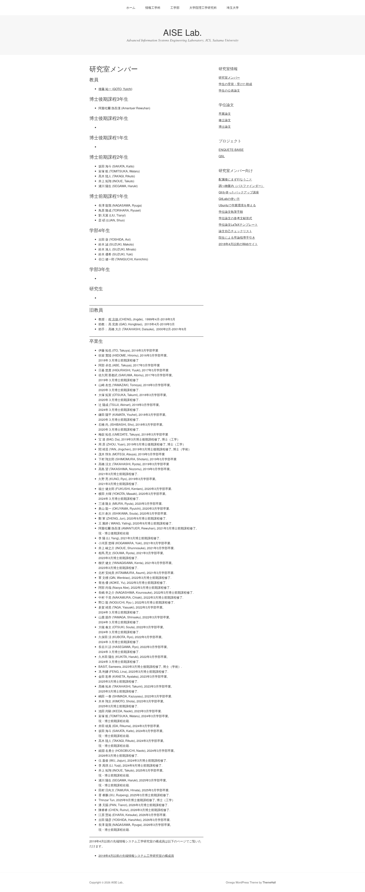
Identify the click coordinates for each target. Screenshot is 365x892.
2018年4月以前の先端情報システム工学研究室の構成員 (136, 855)
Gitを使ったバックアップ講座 (239, 192)
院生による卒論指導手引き (237, 237)
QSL (222, 156)
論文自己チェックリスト (235, 231)
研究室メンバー (229, 77)
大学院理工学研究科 (203, 7)
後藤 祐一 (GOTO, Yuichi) (115, 89)
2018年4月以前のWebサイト (238, 244)
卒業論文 (225, 113)
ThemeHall (269, 882)
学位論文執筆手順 (231, 211)
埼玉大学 (233, 7)
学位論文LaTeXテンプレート (238, 224)
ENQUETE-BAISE (231, 149)
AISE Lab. (182, 32)
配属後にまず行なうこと (235, 179)
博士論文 (225, 126)
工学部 (174, 7)
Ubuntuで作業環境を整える (237, 205)
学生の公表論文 (229, 90)
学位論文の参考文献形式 (235, 218)
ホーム (130, 7)
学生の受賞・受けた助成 (235, 84)
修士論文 (225, 120)
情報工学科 (152, 7)
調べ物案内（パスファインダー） (241, 186)
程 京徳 (113, 319)
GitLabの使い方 (229, 198)
